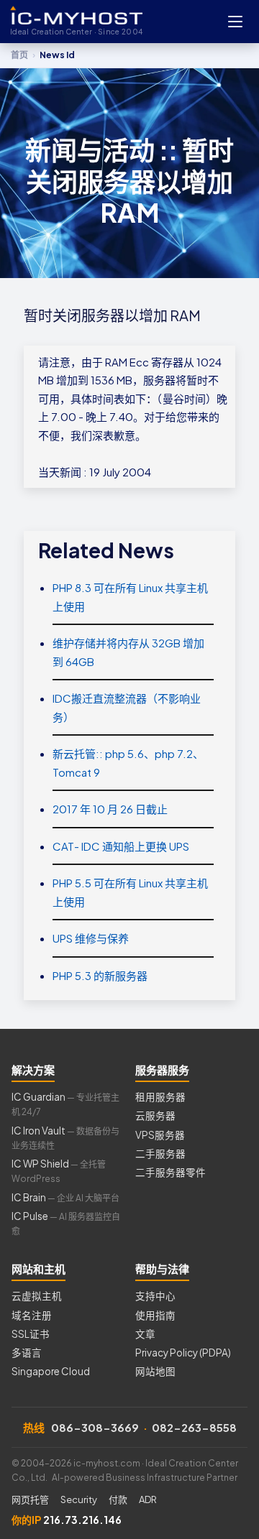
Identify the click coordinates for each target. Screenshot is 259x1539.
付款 (118, 1499)
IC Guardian (65, 1104)
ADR (148, 1499)
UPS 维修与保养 (91, 938)
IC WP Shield (59, 1170)
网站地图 (155, 1371)
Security (78, 1499)
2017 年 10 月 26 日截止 (110, 808)
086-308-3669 (95, 1427)
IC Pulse (66, 1223)
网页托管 (30, 1499)
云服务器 (155, 1115)
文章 (145, 1334)
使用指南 (155, 1315)
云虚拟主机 (37, 1296)
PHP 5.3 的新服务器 (100, 975)
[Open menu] (235, 21)
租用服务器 (160, 1097)
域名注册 (32, 1315)
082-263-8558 (194, 1427)
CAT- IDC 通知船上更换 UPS (121, 846)
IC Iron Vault (65, 1137)
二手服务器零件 (170, 1172)
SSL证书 (31, 1334)
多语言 (27, 1352)
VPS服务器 (160, 1135)
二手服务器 (160, 1153)
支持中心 (155, 1296)
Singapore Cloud (51, 1371)
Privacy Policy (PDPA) (183, 1352)
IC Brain (65, 1197)
